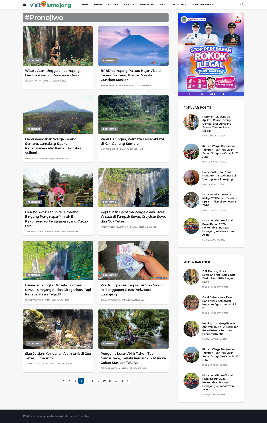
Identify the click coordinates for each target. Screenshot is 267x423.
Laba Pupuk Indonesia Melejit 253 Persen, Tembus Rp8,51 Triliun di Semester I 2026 (219, 200)
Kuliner (113, 4)
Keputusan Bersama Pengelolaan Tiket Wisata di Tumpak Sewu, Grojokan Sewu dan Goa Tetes (133, 216)
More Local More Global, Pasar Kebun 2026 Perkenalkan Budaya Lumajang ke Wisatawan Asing (218, 227)
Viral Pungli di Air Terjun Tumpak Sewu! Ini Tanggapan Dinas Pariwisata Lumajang (132, 289)
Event (163, 4)
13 (121, 380)
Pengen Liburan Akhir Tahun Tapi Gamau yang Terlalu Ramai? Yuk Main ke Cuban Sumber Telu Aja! (133, 358)
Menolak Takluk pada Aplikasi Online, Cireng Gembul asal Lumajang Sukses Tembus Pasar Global (216, 123)
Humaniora (147, 4)
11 (110, 380)
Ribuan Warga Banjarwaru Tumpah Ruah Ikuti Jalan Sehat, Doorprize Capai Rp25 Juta (220, 151)
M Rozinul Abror (109, 149)
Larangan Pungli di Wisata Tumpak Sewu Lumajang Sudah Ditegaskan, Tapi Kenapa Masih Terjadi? (58, 289)
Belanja (129, 4)
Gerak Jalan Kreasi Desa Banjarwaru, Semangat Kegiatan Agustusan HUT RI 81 (219, 303)
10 (104, 380)
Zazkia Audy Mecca (110, 299)
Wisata (98, 4)
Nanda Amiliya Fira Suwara (39, 231)
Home (85, 4)
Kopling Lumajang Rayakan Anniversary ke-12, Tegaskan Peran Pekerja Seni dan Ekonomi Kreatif (220, 329)
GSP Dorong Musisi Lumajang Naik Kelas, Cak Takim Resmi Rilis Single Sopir (218, 277)
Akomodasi (180, 4)
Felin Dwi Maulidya (34, 158)
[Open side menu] (24, 4)
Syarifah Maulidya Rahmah (115, 85)
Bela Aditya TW (33, 80)
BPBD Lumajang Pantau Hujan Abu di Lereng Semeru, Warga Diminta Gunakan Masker (131, 75)
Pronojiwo (34, 60)
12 (116, 380)
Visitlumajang (201, 4)
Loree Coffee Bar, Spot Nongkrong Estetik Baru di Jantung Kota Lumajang (219, 175)
